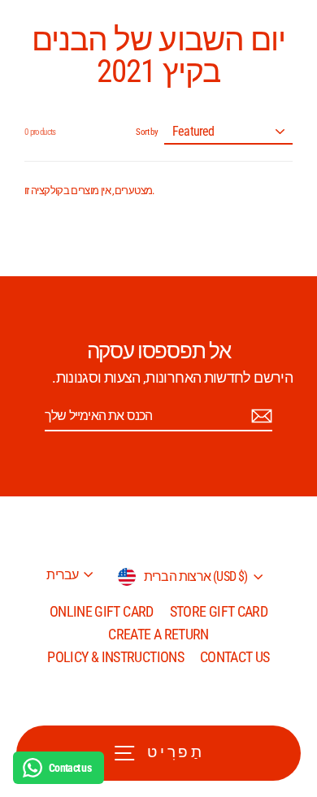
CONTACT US (235, 656)
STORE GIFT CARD (218, 611)
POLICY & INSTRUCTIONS (115, 656)
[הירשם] (259, 416)
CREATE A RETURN (158, 634)
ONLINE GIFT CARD (102, 611)
